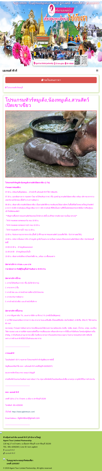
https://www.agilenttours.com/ (23, 412)
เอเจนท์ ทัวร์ (79, 3)
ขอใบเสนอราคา (52, 80)
